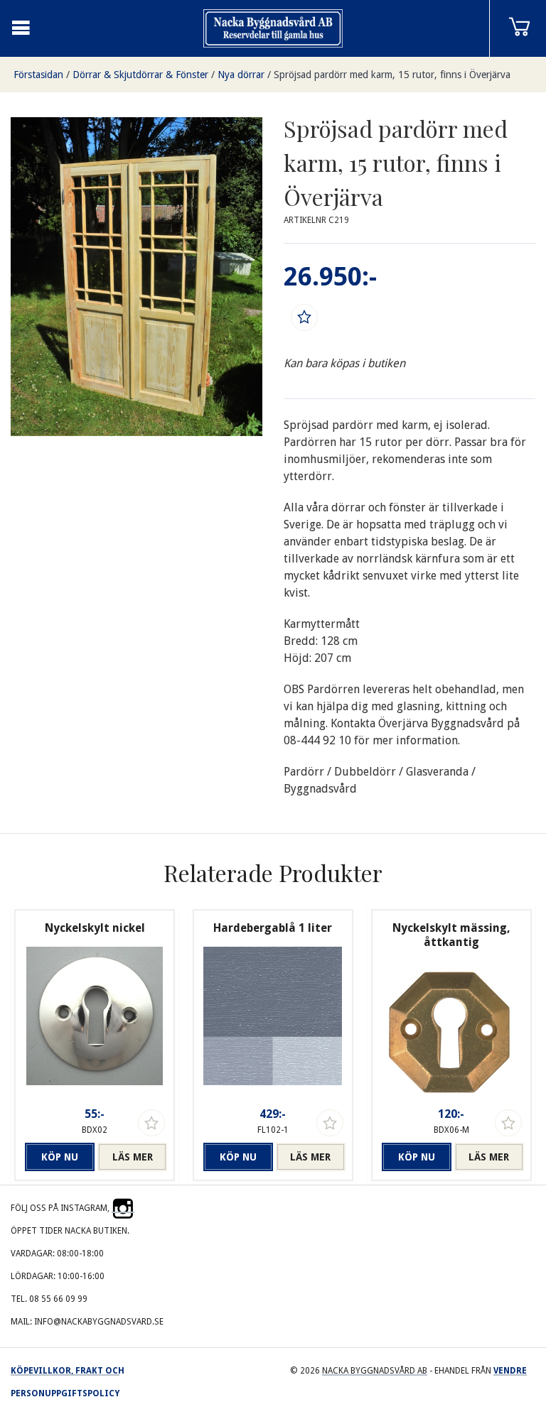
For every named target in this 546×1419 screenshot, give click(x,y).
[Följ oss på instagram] (123, 1208)
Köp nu (59, 1157)
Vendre (510, 1371)
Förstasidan (38, 74)
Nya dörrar (241, 74)
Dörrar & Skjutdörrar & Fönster (140, 74)
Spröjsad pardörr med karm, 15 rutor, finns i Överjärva (392, 74)
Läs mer (132, 1157)
